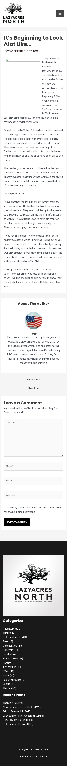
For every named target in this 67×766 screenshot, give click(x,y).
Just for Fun (9, 666)
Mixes (6, 671)
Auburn (7, 632)
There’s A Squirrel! (13, 702)
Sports (6, 683)
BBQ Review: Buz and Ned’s (18, 719)
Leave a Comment (13, 51)
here (23, 193)
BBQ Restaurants (13, 637)
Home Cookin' (10, 658)
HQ (26, 51)
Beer (5, 641)
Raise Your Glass (12, 679)
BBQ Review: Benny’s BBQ (18, 724)
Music (6, 675)
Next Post (33, 388)
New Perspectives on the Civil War (22, 707)
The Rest (8, 688)
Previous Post (34, 379)
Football (7, 654)
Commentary (10, 645)
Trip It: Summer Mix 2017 (16, 711)
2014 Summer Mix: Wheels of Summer (23, 715)
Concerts (8, 649)
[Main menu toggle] (60, 13)
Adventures (9, 628)
